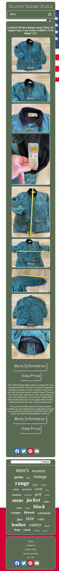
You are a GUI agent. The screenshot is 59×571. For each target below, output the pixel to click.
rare (28, 478)
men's (22, 470)
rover (19, 508)
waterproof (44, 513)
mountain (28, 495)
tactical (26, 489)
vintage (40, 476)
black (39, 506)
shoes (43, 485)
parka (19, 477)
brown (29, 512)
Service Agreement (30, 553)
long (17, 529)
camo (46, 501)
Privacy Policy (30, 549)
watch (26, 529)
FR (32, 557)
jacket (33, 500)
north (38, 489)
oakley (35, 524)
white (16, 489)
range (22, 483)
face (20, 519)
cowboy (37, 531)
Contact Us (30, 545)
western (38, 470)
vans (40, 519)
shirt (47, 490)
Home (30, 541)
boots (47, 525)
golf (38, 494)
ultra (35, 484)
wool (47, 495)
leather (19, 524)
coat (28, 508)
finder (16, 513)
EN (28, 557)
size (30, 518)
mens (17, 500)
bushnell (16, 495)
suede (45, 531)
